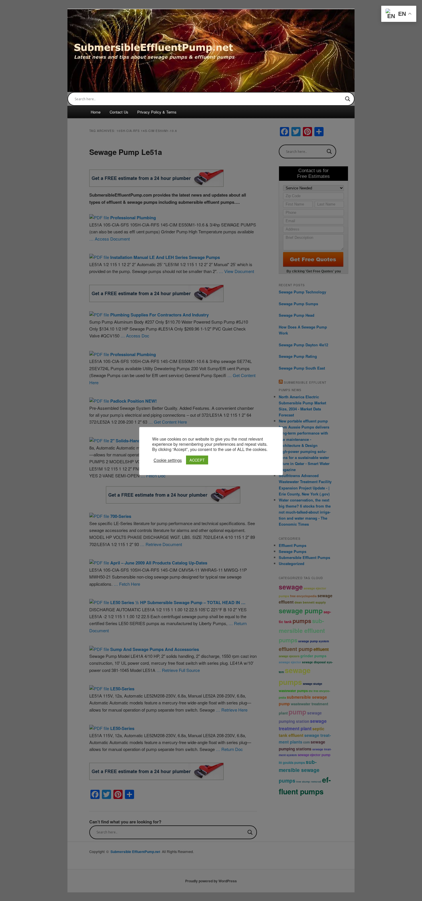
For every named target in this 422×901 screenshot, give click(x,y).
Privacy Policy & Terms (157, 112)
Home (95, 112)
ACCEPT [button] (197, 460)
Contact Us (119, 112)
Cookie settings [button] (168, 460)
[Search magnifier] (348, 99)
